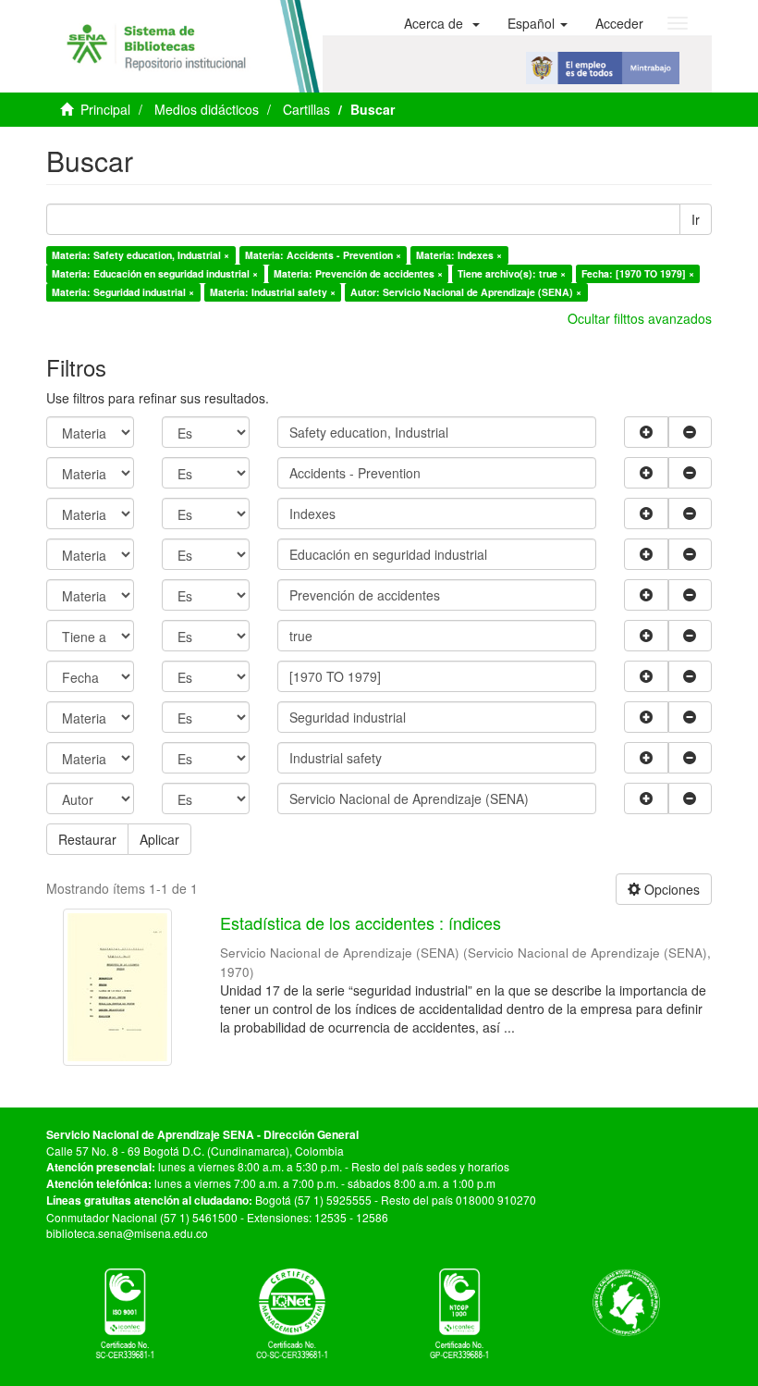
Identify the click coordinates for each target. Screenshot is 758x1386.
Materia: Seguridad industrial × (123, 292)
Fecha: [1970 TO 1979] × (637, 273)
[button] (442, 23)
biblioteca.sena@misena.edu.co (127, 1233)
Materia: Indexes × (459, 255)
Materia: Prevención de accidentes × (358, 273)
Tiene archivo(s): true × (512, 273)
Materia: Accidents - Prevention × (323, 255)
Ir (695, 219)
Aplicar (159, 839)
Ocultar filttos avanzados (640, 318)
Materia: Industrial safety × (273, 292)
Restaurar (87, 839)
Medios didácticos (206, 109)
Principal (105, 109)
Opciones (670, 889)
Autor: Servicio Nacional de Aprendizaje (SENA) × (465, 292)
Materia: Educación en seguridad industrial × (155, 273)
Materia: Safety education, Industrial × (140, 255)
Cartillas (306, 109)
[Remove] (690, 432)
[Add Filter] (646, 432)
